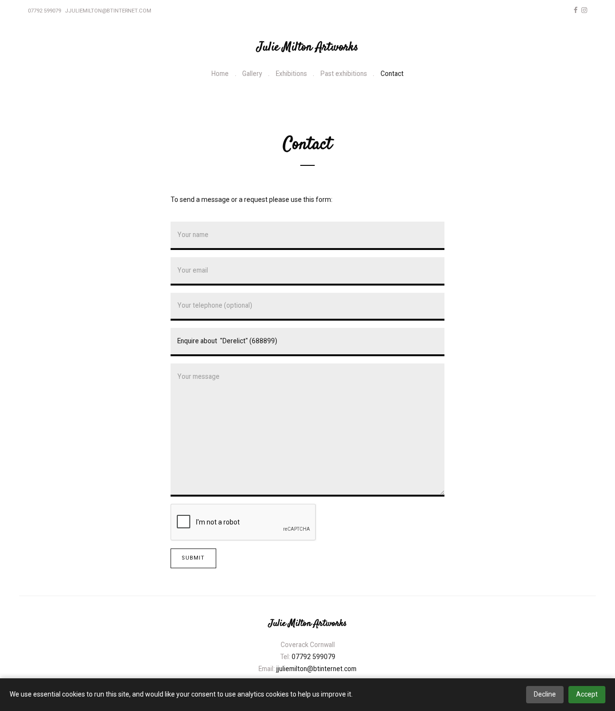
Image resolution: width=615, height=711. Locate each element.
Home (220, 73)
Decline (545, 694)
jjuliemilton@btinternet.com (108, 11)
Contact (392, 73)
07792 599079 (44, 11)
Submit (193, 558)
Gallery (252, 73)
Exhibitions (291, 73)
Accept (587, 694)
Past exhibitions (343, 73)
